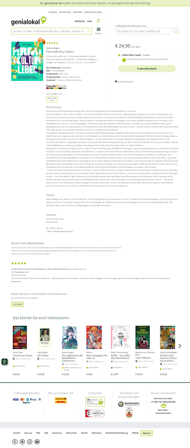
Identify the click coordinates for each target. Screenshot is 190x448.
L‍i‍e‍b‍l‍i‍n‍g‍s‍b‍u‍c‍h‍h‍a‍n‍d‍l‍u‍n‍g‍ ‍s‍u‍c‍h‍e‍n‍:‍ (131, 25)
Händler (84, 433)
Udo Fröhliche (143, 357)
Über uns (28, 433)
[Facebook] (15, 442)
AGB (46, 433)
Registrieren (80, 21)
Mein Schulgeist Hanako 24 (97, 357)
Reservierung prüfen (93, 11)
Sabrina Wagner (53, 48)
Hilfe (38, 433)
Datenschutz (71, 433)
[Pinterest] (22, 442)
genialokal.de (53, 3)
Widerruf (146, 433)
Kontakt (16, 433)
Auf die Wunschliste (125, 81)
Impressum (57, 433)
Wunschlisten (65, 11)
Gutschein (53, 11)
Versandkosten (169, 401)
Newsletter (77, 11)
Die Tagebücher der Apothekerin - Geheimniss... (72, 358)
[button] (98, 32)
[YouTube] (37, 442)
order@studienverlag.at (62, 231)
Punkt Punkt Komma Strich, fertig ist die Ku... (170, 358)
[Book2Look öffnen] (41, 41)
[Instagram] (29, 442)
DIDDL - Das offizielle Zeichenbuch (121, 357)
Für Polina (42, 355)
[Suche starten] (89, 31)
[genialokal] (28, 21)
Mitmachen (97, 433)
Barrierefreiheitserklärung (117, 433)
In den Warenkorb (147, 68)
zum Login (17, 304)
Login (89, 21)
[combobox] (49, 31)
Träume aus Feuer (22, 355)
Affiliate (135, 433)
